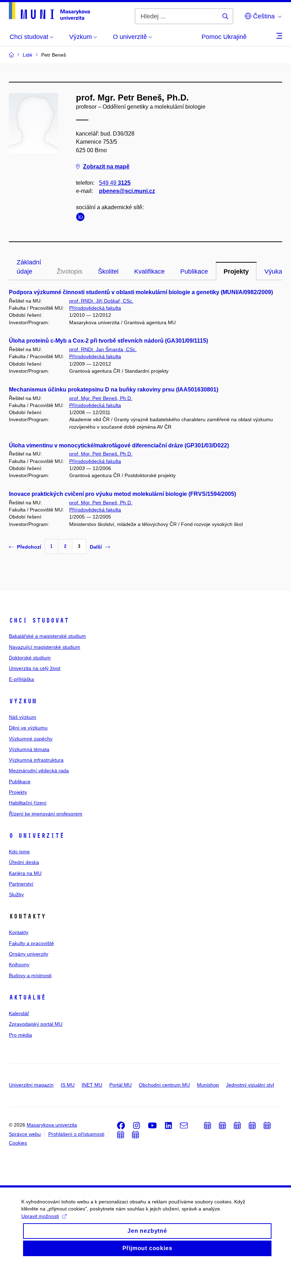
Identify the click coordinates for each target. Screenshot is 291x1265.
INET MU (92, 1085)
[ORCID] (82, 218)
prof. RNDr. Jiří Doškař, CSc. (101, 301)
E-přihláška (21, 679)
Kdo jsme (19, 851)
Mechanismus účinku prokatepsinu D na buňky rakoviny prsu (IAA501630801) (113, 390)
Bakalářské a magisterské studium (47, 636)
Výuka (273, 271)
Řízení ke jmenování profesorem (45, 814)
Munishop (208, 1085)
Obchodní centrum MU (164, 1085)
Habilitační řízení (27, 803)
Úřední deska (24, 862)
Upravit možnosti (40, 1216)
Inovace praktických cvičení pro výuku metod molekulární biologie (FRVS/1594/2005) (122, 494)
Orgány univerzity (28, 954)
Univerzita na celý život (34, 668)
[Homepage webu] (49, 11)
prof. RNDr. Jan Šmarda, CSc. (103, 349)
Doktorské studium (30, 657)
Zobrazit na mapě (106, 167)
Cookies (18, 1143)
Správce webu (25, 1134)
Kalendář (19, 1013)
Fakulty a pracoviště (31, 943)
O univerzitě (36, 836)
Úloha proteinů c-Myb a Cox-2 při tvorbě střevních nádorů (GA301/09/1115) (108, 341)
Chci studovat (39, 620)
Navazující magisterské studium (44, 647)
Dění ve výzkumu (28, 728)
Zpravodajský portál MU (35, 1024)
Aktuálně (27, 997)
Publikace (194, 271)
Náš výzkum (22, 717)
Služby (16, 894)
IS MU (68, 1085)
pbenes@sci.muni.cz (127, 191)
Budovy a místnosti (30, 975)
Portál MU (120, 1085)
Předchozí (29, 547)
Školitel (108, 271)
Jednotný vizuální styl (250, 1085)
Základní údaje (29, 267)
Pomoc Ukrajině (224, 36)
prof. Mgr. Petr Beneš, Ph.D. (100, 398)
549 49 (115, 183)
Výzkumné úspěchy (31, 739)
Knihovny (19, 964)
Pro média (20, 1035)
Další (96, 547)
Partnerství (21, 884)
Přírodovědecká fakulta (95, 308)
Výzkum (23, 701)
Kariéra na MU (25, 873)
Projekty (236, 271)
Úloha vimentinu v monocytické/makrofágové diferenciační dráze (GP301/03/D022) (119, 445)
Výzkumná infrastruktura (36, 760)
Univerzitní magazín (31, 1085)
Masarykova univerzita (52, 1125)
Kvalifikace (149, 271)
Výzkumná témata (29, 749)
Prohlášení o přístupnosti (76, 1134)
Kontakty (18, 932)
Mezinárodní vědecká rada (39, 770)
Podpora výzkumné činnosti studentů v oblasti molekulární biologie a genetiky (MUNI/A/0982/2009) (141, 292)
